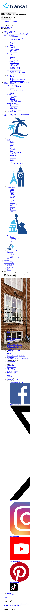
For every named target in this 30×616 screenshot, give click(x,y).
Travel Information (8, 258)
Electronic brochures (12, 371)
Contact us (7, 597)
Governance (10, 332)
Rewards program (8, 32)
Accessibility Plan (11, 340)
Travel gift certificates (12, 374)
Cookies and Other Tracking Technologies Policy (14, 345)
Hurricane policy (11, 372)
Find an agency (8, 261)
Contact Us (7, 260)
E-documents (10, 365)
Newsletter (10, 593)
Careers (9, 336)
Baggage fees (10, 357)
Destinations (16, 115)
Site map (9, 376)
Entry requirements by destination (16, 356)
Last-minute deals (11, 369)
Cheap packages (11, 367)
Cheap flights (10, 368)
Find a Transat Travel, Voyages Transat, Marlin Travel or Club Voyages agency (16, 604)
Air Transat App (11, 594)
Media (8, 335)
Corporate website (9, 263)
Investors (9, 334)
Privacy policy (10, 349)
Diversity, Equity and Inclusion (15, 339)
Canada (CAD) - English (10, 21)
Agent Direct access (12, 379)
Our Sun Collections (12, 353)
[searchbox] (11, 271)
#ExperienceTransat (12, 592)
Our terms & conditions (13, 343)
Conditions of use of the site (14, 347)
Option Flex (10, 375)
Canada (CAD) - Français (11, 23)
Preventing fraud (11, 361)
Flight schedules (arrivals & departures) (17, 358)
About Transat (10, 331)
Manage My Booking (6, 27)
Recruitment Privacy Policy (14, 350)
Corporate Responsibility (13, 338)
